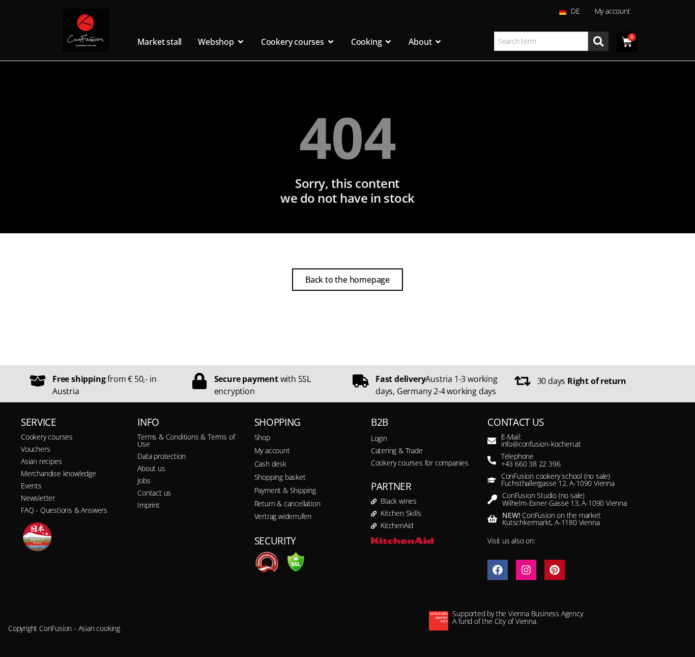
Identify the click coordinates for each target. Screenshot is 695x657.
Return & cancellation (287, 503)
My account (612, 11)
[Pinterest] (554, 570)
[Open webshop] (241, 42)
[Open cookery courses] (331, 42)
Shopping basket (280, 477)
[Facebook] (497, 570)
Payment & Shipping (285, 490)
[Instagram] (526, 570)
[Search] (598, 41)
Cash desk (270, 464)
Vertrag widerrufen (282, 516)
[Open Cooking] (388, 42)
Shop (262, 437)
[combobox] (541, 41)
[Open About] (438, 42)
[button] (22, 634)
